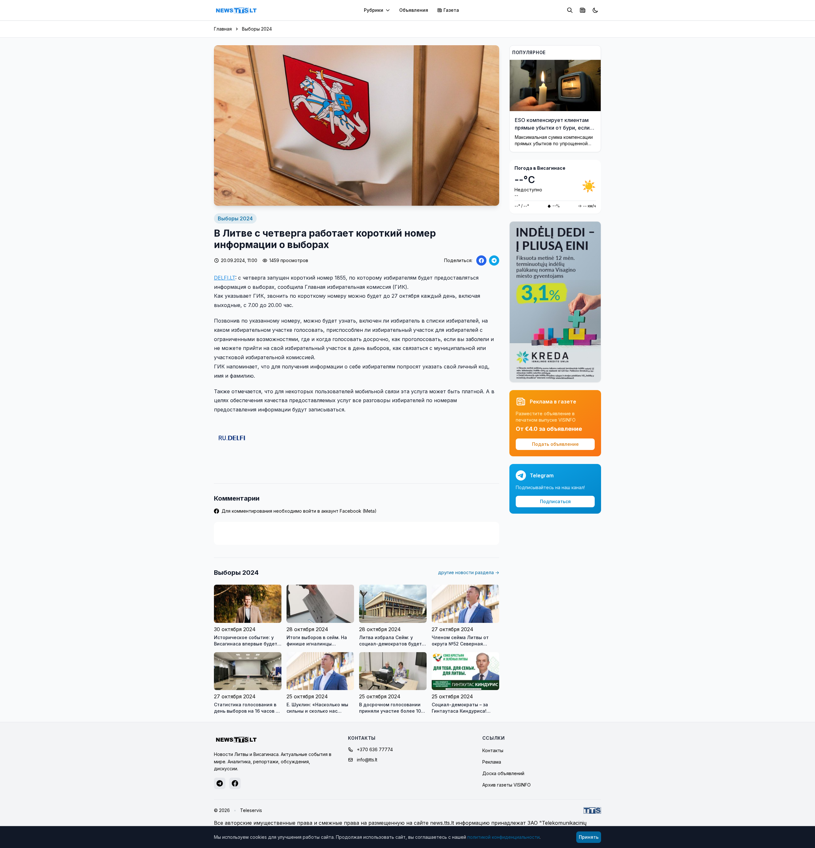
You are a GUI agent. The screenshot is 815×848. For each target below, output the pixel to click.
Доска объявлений (503, 773)
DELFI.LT (224, 277)
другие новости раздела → (468, 572)
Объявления (413, 10)
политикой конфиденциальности (503, 837)
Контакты (492, 750)
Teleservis (251, 810)
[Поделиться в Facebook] (481, 260)
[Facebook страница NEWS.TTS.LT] (235, 783)
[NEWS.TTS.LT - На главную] (236, 10)
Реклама (491, 762)
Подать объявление (555, 444)
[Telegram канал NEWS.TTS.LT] (219, 783)
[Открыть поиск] (570, 10)
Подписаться (555, 501)
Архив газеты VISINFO (506, 784)
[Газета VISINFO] (582, 10)
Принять (589, 837)
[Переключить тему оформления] (595, 10)
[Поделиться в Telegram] (494, 260)
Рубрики (373, 10)
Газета (451, 10)
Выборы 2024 (257, 29)
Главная (223, 29)
